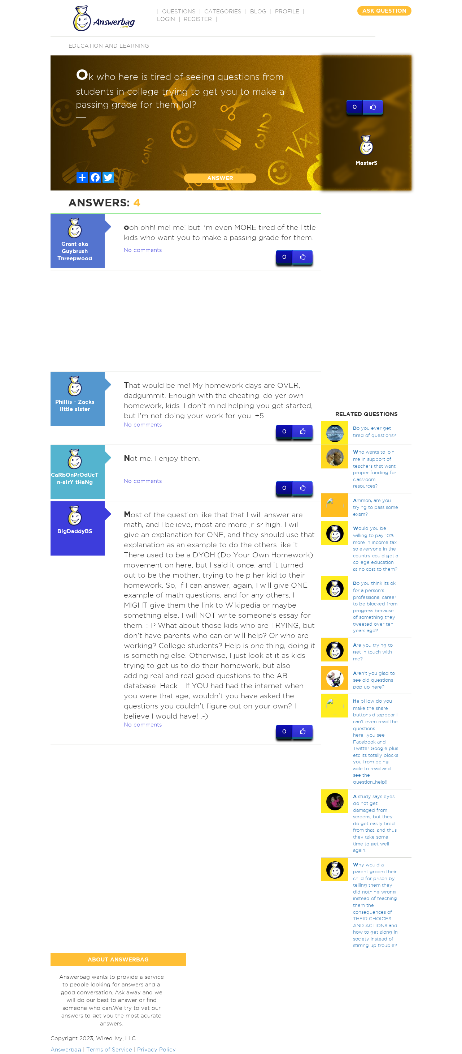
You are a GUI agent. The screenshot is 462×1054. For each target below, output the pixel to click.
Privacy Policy (156, 1050)
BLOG (258, 11)
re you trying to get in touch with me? (373, 651)
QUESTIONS (179, 11)
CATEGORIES (222, 11)
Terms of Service (109, 1050)
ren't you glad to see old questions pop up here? (374, 679)
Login (166, 19)
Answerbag (66, 1050)
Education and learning (109, 46)
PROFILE (287, 11)
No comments (143, 250)
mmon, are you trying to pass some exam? (375, 507)
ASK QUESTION (384, 11)
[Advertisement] (186, 321)
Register (198, 19)
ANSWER (220, 178)
